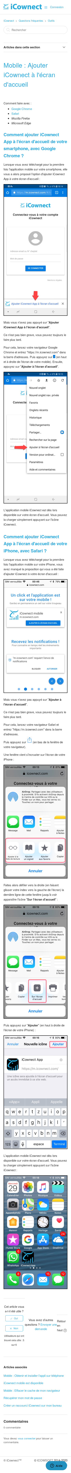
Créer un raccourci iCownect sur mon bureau (33, 1405)
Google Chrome (21, 109)
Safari (15, 113)
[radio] (14, 1318)
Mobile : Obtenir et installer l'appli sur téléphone (34, 1375)
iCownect (9, 20)
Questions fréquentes (31, 20)
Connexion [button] (57, 7)
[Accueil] (23, 8)
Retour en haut (61, 1325)
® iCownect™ (12, 1460)
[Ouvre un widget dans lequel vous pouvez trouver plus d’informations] (56, 1466)
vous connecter (26, 1438)
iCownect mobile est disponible (23, 1383)
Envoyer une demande (46, 1326)
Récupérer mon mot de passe (23, 1398)
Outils (51, 20)
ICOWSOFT (45, 1460)
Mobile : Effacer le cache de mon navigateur (32, 1390)
